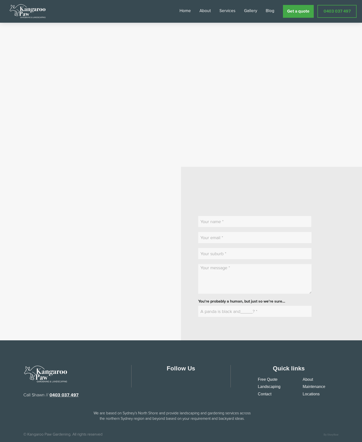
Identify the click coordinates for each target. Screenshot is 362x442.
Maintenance (314, 386)
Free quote (268, 379)
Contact (264, 394)
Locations (311, 394)
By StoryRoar (331, 435)
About (308, 379)
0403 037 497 (64, 395)
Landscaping (269, 386)
